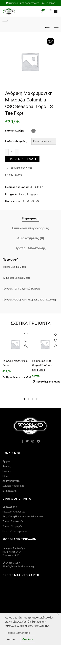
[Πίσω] (5, 20)
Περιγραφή (30, 218)
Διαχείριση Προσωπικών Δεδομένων (23, 516)
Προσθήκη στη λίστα (20, 167)
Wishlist (43, 10)
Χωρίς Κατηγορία (28, 194)
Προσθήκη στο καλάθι (22, 159)
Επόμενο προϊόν (56, 27)
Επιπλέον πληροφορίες (30, 228)
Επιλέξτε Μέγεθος (16, 141)
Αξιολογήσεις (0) (30, 238)
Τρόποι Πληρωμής (13, 526)
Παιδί (5, 476)
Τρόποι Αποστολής (30, 248)
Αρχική (7, 461)
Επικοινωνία (9, 490)
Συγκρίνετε (15, 175)
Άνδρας (7, 466)
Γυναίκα (7, 471)
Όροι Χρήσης (10, 506)
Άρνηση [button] (11, 639)
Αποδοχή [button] (27, 639)
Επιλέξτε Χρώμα (14, 130)
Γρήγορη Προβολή (26, 346)
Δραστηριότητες (12, 481)
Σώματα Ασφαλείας (13, 485)
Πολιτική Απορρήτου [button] (17, 632)
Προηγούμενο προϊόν (47, 27)
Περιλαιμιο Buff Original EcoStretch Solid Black (43, 365)
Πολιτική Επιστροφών (15, 531)
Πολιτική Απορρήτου (14, 511)
